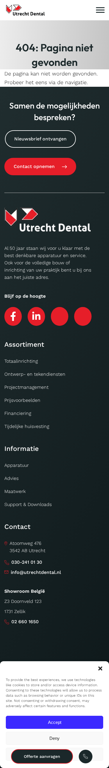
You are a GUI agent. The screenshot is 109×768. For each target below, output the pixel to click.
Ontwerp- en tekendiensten (34, 374)
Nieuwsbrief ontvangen (40, 139)
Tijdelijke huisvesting (26, 426)
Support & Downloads (28, 504)
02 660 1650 (25, 621)
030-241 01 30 (26, 562)
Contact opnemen (34, 166)
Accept (54, 722)
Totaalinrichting (21, 361)
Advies (11, 478)
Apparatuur (16, 465)
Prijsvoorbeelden (22, 400)
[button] (100, 668)
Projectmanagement (26, 387)
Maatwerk (15, 491)
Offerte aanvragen (42, 756)
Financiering (17, 413)
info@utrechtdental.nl (36, 572)
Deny (54, 738)
